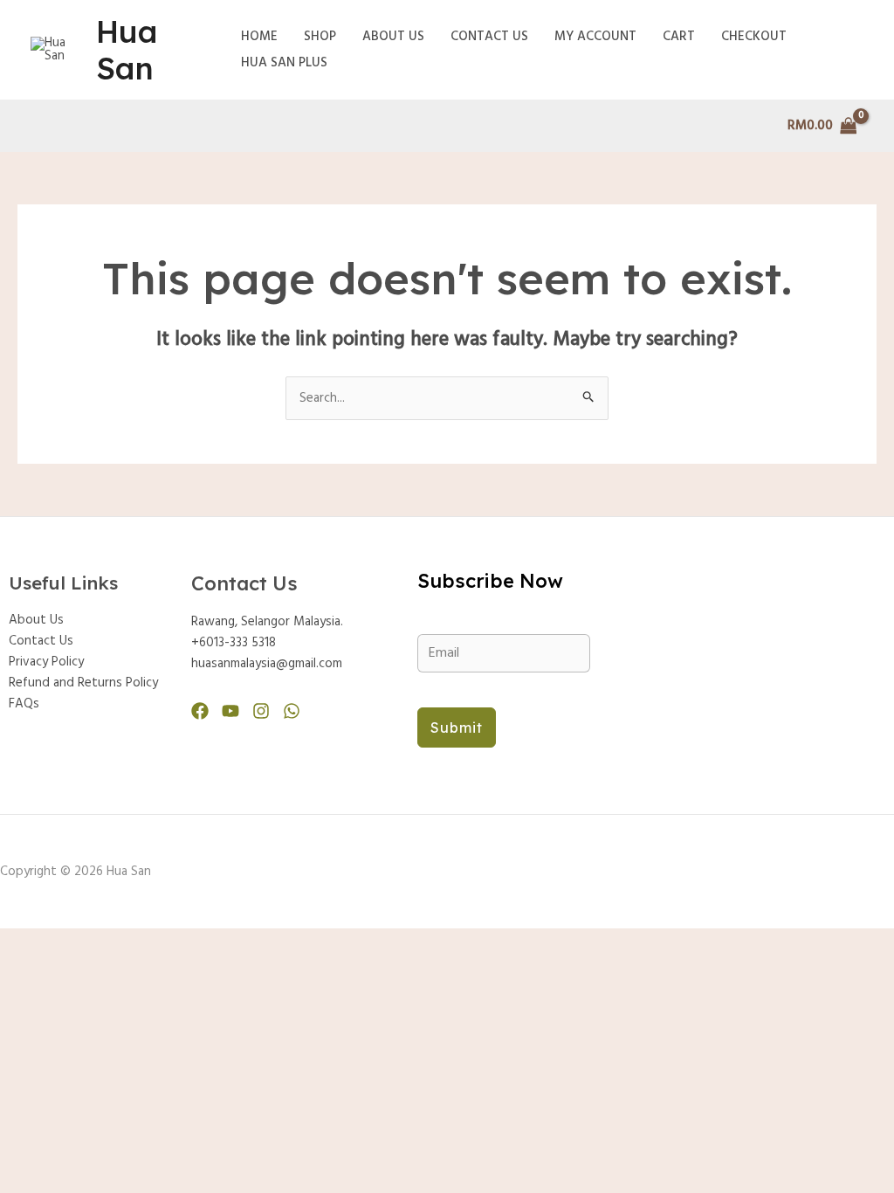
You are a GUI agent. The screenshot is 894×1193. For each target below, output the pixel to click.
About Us (393, 36)
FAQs (24, 703)
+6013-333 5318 (233, 642)
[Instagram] (261, 711)
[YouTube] (230, 711)
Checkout (754, 36)
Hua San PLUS (284, 62)
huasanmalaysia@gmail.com (266, 663)
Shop (320, 36)
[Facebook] (200, 711)
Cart (679, 36)
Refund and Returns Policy (83, 682)
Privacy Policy (46, 662)
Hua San (126, 49)
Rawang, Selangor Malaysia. (267, 621)
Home (259, 36)
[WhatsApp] (291, 711)
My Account (595, 36)
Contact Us (489, 36)
